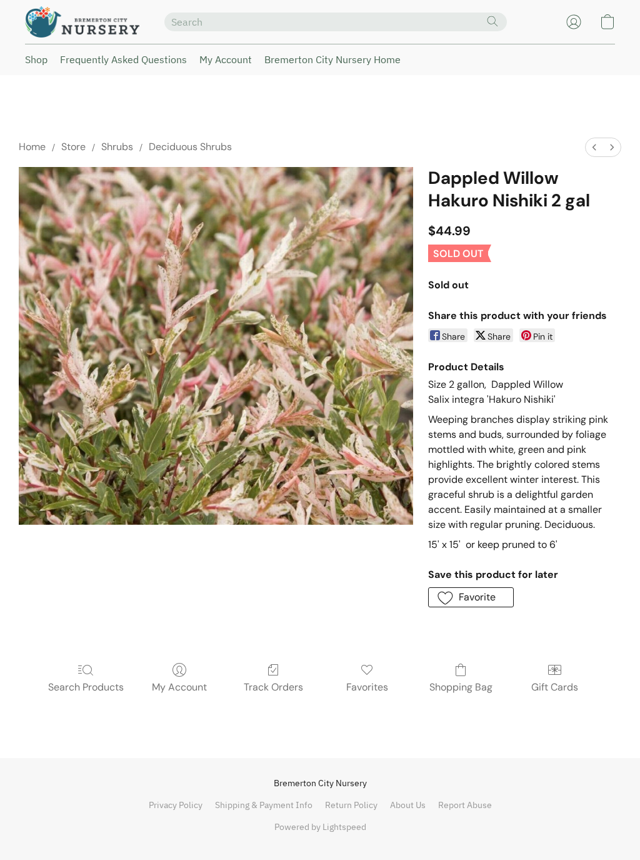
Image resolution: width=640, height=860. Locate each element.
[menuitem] (594, 147)
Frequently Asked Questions (123, 59)
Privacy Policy (175, 805)
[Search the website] (492, 21)
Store (73, 146)
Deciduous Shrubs (190, 146)
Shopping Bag (460, 687)
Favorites (367, 687)
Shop (36, 59)
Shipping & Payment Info (263, 805)
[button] (82, 22)
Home (32, 146)
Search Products (86, 687)
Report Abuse (465, 805)
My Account (225, 59)
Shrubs (117, 146)
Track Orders (273, 687)
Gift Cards (554, 687)
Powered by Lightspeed (320, 826)
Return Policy (351, 805)
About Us (408, 805)
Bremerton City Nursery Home (332, 59)
